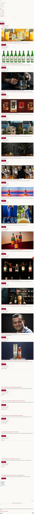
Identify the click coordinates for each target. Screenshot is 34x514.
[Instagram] (1, 482)
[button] (33, 258)
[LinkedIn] (2, 482)
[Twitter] (3, 482)
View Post (3, 67)
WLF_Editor (2, 47)
